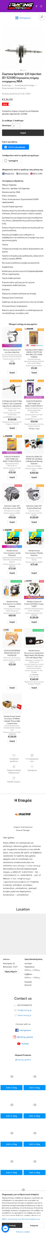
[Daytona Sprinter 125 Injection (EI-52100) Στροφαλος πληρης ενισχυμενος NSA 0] (23, 47)
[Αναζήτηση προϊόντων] (41, 16)
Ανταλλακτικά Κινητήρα (24, 85)
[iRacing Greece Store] (20, 6)
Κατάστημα (6, 85)
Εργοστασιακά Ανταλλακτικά (14, 88)
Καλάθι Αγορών (13, 781)
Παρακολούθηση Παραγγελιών (14, 771)
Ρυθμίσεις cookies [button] (23, 1232)
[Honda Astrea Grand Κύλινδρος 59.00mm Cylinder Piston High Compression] (12, 704)
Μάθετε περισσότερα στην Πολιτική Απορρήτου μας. (21, 1219)
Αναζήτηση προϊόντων (14, 759)
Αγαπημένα (32, 770)
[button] (15, 147)
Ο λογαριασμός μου (32, 759)
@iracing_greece (23, 1059)
